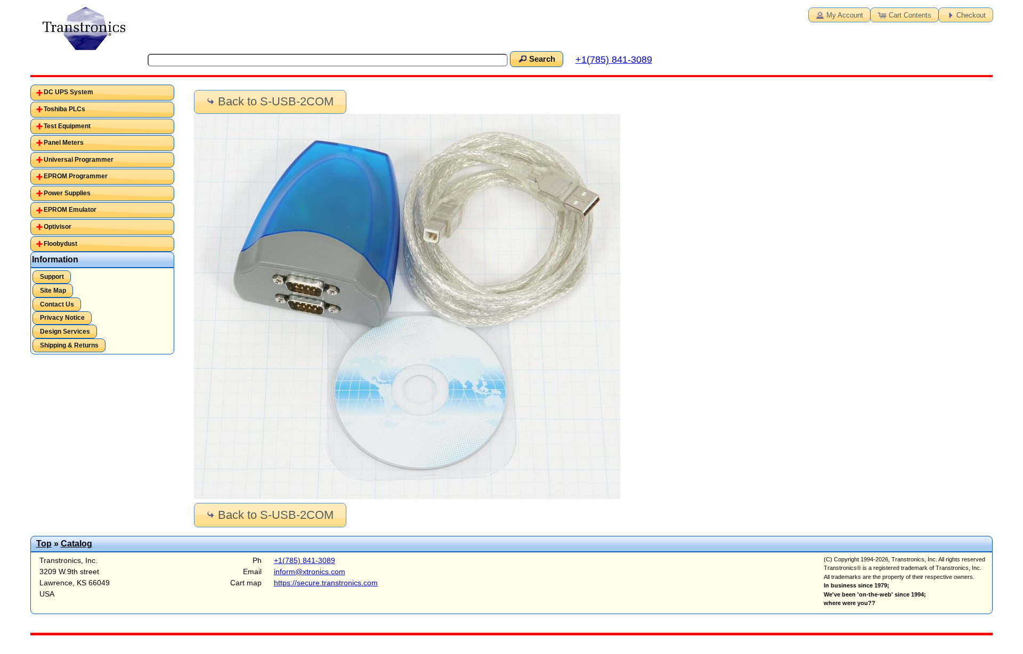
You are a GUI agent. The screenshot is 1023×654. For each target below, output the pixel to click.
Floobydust (60, 243)
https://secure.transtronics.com (326, 582)
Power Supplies (67, 193)
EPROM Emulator (70, 209)
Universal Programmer (78, 159)
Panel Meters (64, 142)
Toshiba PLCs (64, 109)
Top (44, 543)
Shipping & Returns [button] (69, 345)
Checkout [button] (971, 15)
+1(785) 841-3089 (613, 59)
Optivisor (57, 226)
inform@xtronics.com (309, 571)
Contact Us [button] (57, 304)
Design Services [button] (65, 331)
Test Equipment (67, 126)
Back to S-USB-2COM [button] (276, 101)
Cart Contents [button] (910, 15)
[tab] (102, 93)
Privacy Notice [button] (62, 317)
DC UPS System (68, 92)
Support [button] (52, 276)
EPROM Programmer (76, 176)
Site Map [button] (53, 290)
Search (542, 59)
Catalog (76, 543)
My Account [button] (844, 15)
